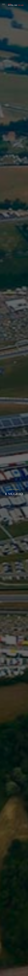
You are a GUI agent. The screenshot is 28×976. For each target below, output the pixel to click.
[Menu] (3, 4)
